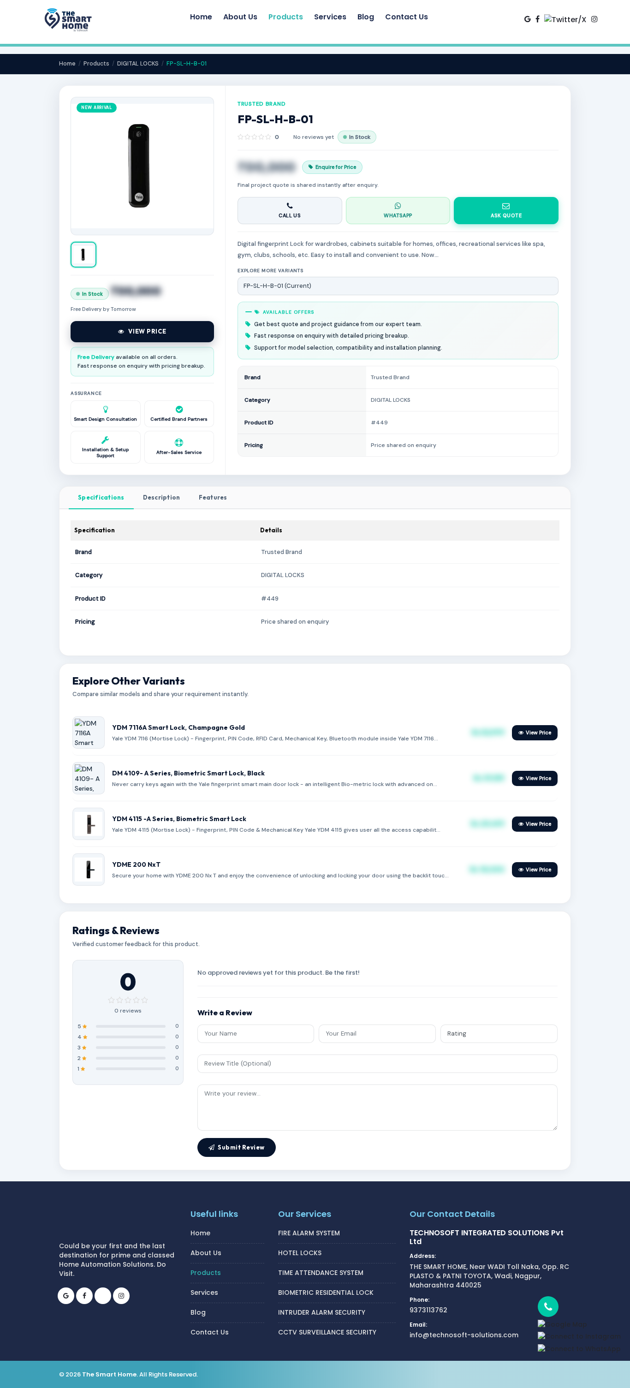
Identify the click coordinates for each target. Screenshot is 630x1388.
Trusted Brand (261, 103)
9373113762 (428, 1310)
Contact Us (209, 1332)
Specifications (101, 497)
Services (204, 1292)
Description (161, 497)
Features (213, 497)
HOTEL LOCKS (299, 1252)
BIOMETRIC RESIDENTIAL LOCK (326, 1292)
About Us (205, 1252)
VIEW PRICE (147, 331)
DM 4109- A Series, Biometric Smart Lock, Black (188, 773)
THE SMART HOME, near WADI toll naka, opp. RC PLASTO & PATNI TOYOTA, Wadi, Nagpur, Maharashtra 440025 (489, 1276)
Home (67, 63)
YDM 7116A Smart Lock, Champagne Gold (178, 727)
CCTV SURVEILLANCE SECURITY (327, 1332)
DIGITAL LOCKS (138, 63)
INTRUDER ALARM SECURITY (321, 1312)
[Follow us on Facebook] (537, 19)
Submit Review (241, 1147)
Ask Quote (506, 215)
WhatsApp (398, 215)
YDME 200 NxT (136, 864)
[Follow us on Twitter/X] (565, 19)
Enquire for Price (335, 167)
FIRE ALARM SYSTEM (309, 1233)
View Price (538, 732)
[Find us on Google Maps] (527, 19)
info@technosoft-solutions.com (464, 1335)
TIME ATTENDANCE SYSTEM (320, 1272)
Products (96, 63)
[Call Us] (579, 1306)
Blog (198, 1312)
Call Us (290, 215)
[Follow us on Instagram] (594, 19)
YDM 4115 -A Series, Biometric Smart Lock (179, 819)
